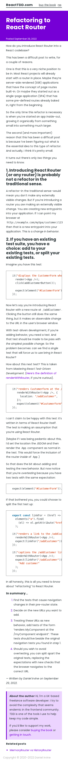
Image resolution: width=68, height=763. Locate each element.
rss (59, 5)
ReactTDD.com (19, 4)
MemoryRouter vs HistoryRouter (30, 750)
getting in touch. (20, 735)
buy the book (47, 5)
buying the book (41, 730)
